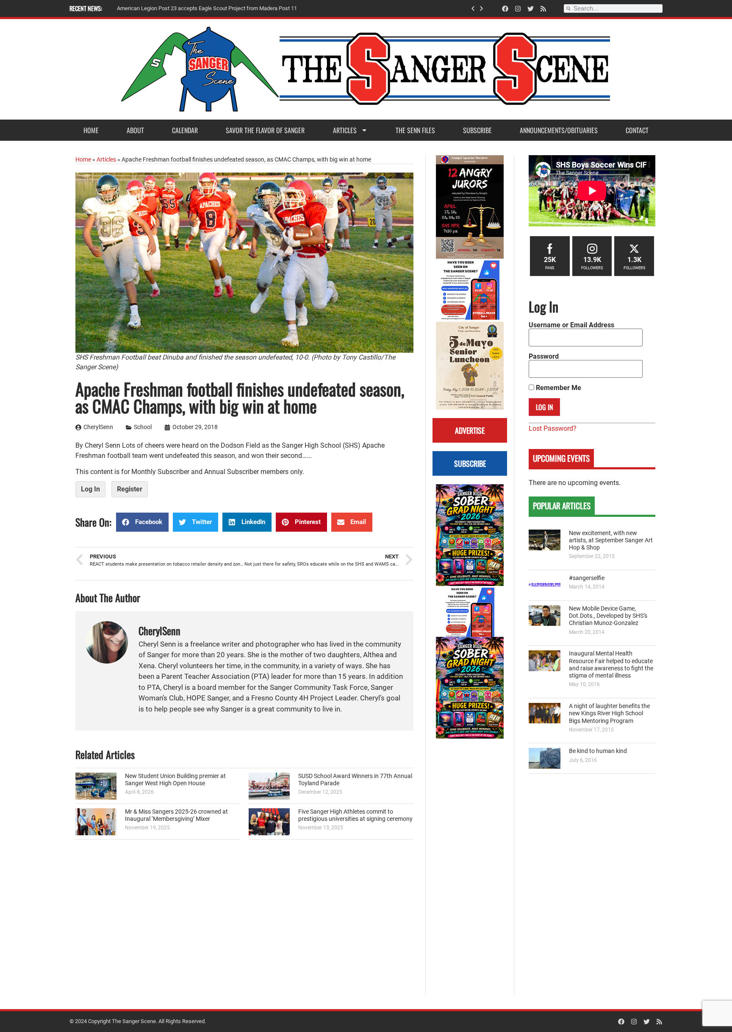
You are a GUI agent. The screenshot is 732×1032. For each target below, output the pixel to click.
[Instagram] (518, 9)
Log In (90, 489)
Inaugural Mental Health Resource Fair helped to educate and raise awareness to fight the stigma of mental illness (611, 664)
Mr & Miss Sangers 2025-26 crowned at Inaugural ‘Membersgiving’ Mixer (176, 815)
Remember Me (557, 388)
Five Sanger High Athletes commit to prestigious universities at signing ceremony (355, 815)
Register (129, 489)
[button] (473, 9)
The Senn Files (415, 130)
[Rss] (543, 9)
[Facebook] (505, 9)
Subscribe (477, 130)
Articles (345, 130)
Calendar (185, 130)
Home (91, 130)
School (143, 427)
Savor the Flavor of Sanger (265, 130)
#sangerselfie (586, 578)
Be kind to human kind (598, 751)
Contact (637, 130)
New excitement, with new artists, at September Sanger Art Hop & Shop (611, 541)
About (135, 130)
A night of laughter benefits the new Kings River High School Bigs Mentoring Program (609, 714)
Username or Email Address (571, 325)
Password (544, 356)
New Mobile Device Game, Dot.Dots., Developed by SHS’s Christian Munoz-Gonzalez (608, 616)
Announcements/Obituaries (559, 130)
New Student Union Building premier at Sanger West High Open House (175, 780)
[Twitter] (530, 9)
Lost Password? (553, 428)
